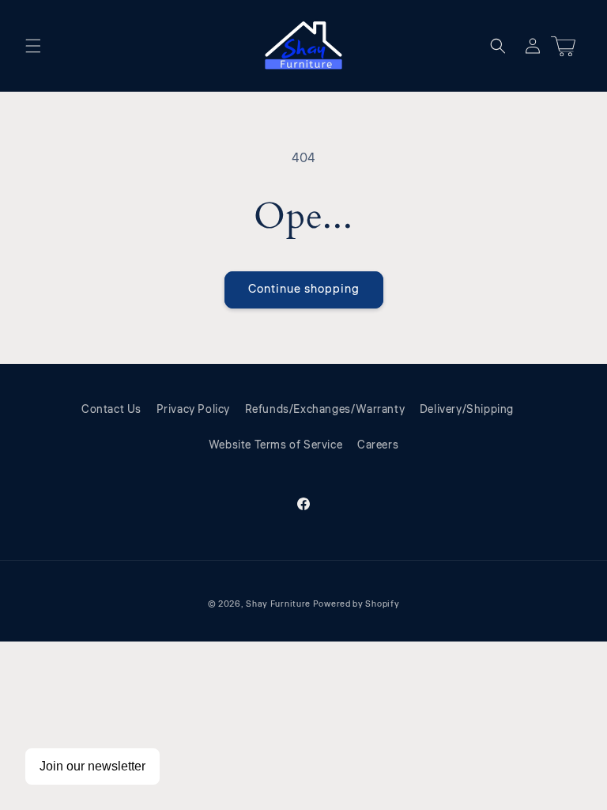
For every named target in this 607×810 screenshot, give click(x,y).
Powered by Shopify (356, 604)
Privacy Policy (193, 410)
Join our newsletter (92, 766)
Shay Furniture (278, 604)
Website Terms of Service (275, 445)
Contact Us (111, 410)
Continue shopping (304, 289)
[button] (33, 45)
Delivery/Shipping (467, 410)
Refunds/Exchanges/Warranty (325, 410)
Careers (377, 445)
